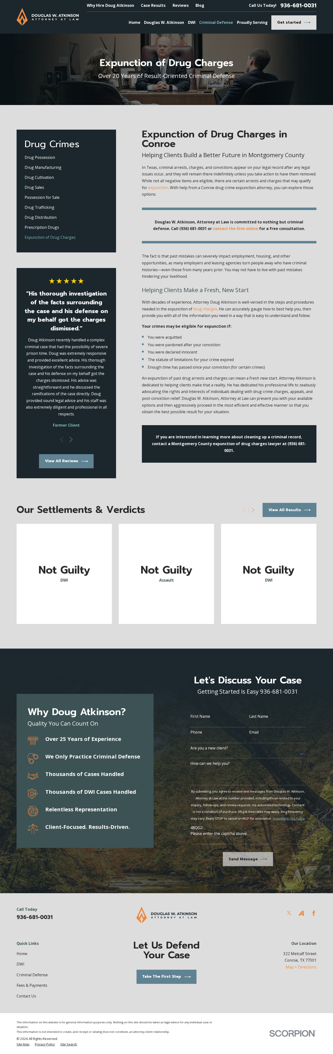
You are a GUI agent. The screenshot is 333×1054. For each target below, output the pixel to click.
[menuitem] (66, 158)
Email (254, 732)
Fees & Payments (32, 985)
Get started (289, 22)
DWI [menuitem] (192, 22)
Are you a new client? (209, 748)
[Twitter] (289, 913)
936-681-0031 (298, 5)
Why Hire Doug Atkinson (110, 5)
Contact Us (26, 996)
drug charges (205, 309)
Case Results (153, 5)
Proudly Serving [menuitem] (252, 22)
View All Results (284, 510)
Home (22, 953)
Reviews (181, 5)
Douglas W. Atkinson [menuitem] (164, 22)
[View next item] (71, 439)
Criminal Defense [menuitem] (216, 22)
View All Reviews (61, 461)
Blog (200, 5)
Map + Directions (301, 967)
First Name (200, 716)
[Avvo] (301, 913)
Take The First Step (161, 976)
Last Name (258, 716)
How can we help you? (210, 763)
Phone (196, 732)
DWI (20, 964)
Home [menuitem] (134, 22)
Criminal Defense (32, 974)
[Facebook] (313, 913)
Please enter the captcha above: (218, 833)
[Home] (48, 16)
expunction (158, 187)
